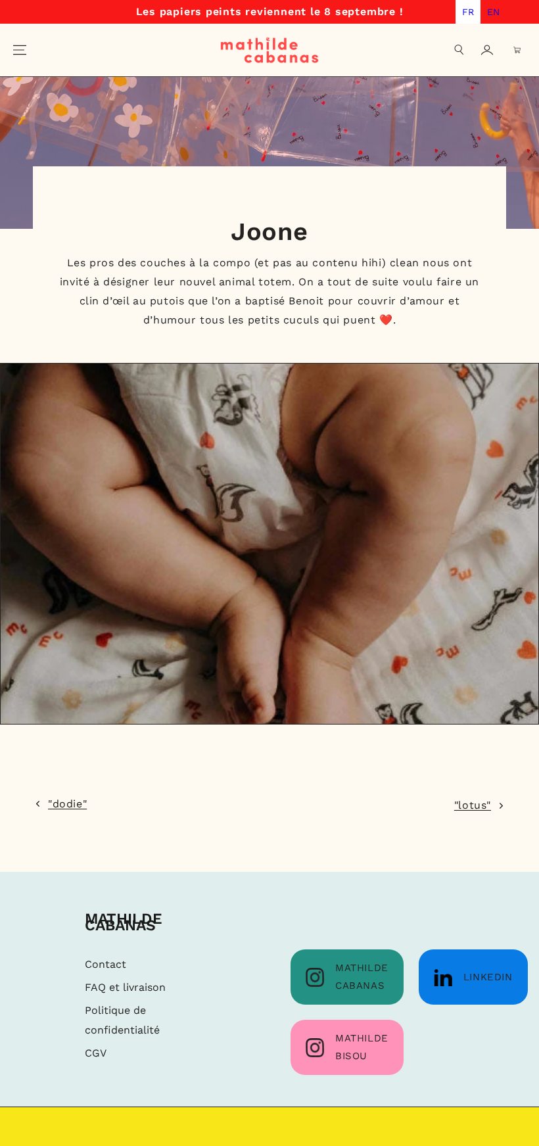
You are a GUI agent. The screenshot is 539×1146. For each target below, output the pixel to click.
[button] (459, 50)
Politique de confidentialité (122, 1020)
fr (468, 12)
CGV (95, 1053)
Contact (105, 964)
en (493, 12)
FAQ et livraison (125, 987)
